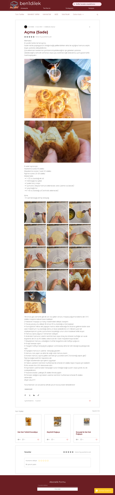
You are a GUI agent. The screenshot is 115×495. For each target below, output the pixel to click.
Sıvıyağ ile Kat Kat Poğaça (83, 433)
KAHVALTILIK (47, 14)
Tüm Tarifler (19, 14)
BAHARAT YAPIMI (33, 14)
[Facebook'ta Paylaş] (25, 395)
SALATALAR (66, 14)
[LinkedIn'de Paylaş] (34, 395)
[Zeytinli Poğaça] (57, 421)
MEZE (56, 14)
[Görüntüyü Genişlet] (35, 212)
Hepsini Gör (96, 411)
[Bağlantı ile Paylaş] (38, 395)
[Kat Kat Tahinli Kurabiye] (28, 421)
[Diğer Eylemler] (90, 27)
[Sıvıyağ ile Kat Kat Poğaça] (87, 421)
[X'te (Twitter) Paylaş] (29, 395)
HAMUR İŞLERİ (28, 389)
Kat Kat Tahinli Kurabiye (28, 432)
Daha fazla (77, 14)
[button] (97, 14)
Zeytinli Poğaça (53, 432)
